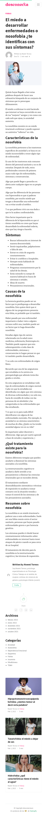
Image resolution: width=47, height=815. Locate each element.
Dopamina (12, 653)
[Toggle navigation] (38, 4)
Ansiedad (11, 645)
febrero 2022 (13, 620)
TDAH (10, 665)
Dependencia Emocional (17, 650)
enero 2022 (12, 623)
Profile (16, 585)
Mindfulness (12, 662)
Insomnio (11, 659)
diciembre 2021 (14, 626)
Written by (22, 54)
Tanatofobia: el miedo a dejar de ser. (23, 740)
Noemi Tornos (13, 709)
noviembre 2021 (14, 628)
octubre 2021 (13, 631)
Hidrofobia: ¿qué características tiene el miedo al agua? (23, 778)
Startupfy (33, 811)
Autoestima (12, 647)
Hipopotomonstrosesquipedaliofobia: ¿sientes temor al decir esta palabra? (23, 701)
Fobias (8, 13)
